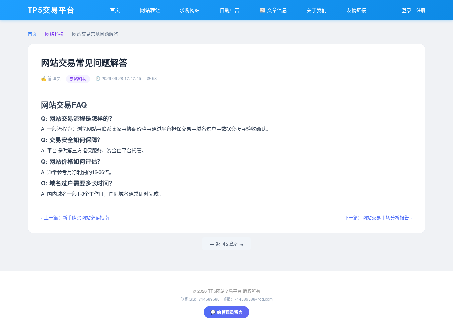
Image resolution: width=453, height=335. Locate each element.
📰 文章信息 (273, 9)
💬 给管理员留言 (226, 312)
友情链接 (356, 9)
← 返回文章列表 (226, 243)
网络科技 (54, 33)
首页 (115, 9)
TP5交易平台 (51, 9)
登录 (406, 10)
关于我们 (317, 9)
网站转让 (150, 9)
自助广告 (229, 9)
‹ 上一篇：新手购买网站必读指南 (75, 217)
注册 (420, 10)
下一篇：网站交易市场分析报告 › (378, 217)
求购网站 (190, 9)
